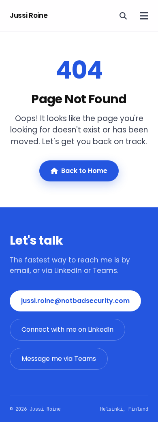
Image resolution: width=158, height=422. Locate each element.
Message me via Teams (58, 358)
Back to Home (84, 170)
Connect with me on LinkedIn (67, 329)
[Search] (123, 15)
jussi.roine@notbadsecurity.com (75, 300)
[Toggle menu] (144, 16)
